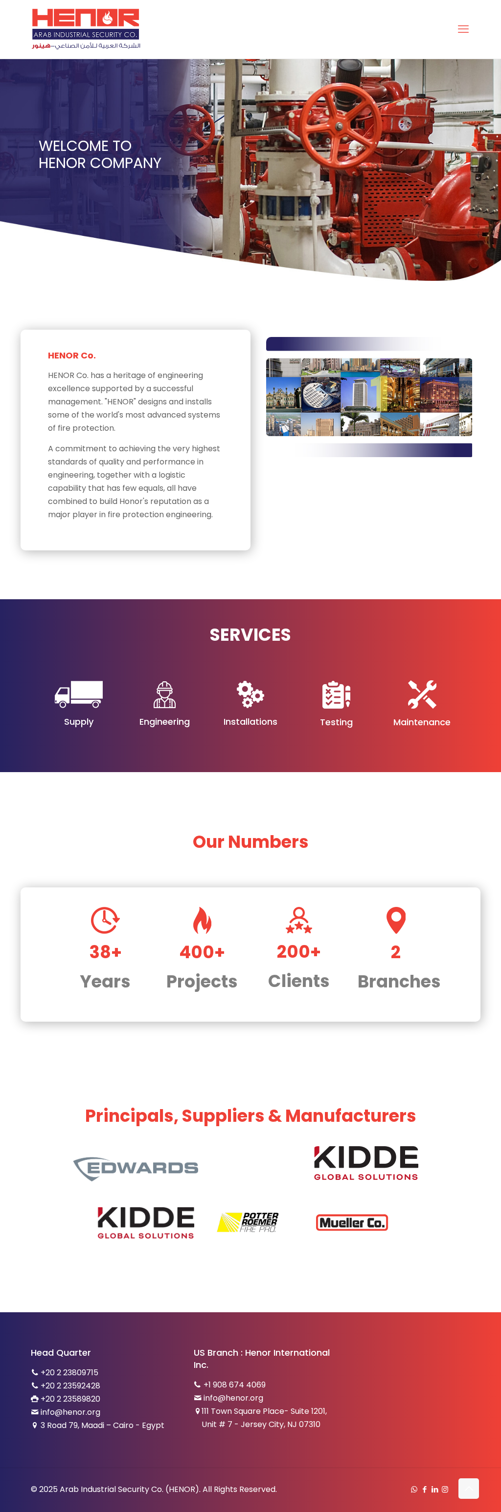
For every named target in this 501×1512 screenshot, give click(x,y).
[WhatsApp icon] (414, 1489)
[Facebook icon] (424, 1489)
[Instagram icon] (445, 1489)
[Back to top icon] (468, 1488)
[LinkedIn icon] (434, 1489)
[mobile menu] (463, 29)
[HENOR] (86, 29)
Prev (87, 1223)
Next (409, 1223)
